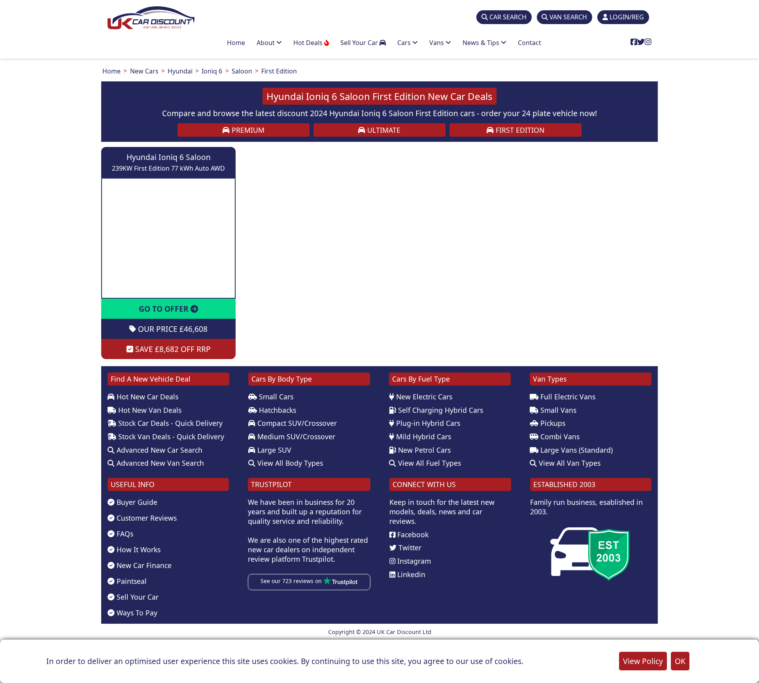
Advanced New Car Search (158, 450)
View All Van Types (568, 463)
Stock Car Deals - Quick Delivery (169, 423)
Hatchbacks (276, 410)
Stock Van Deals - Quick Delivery (170, 436)
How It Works (137, 549)
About (266, 42)
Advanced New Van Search (159, 463)
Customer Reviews (146, 518)
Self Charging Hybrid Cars (439, 410)
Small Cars (275, 396)
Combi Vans (559, 436)
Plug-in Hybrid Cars (427, 423)
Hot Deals (308, 42)
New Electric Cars (423, 396)
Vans (437, 42)
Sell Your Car (360, 42)
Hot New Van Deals (148, 410)
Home (236, 42)
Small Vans (557, 410)
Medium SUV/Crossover (295, 436)
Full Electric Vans (566, 396)
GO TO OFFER (165, 308)
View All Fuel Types (428, 463)
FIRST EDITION (519, 130)
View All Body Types (289, 463)
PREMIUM (247, 130)
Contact (529, 42)
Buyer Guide (136, 502)
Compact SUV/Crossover (296, 423)
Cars (404, 42)
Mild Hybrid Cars (422, 436)
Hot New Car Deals (146, 396)
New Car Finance (143, 565)
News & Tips (482, 42)
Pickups (551, 423)
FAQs (124, 533)
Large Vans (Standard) (575, 450)
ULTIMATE (382, 130)
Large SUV (273, 450)
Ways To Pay (136, 612)
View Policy (643, 661)
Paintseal (131, 581)
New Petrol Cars (423, 450)
